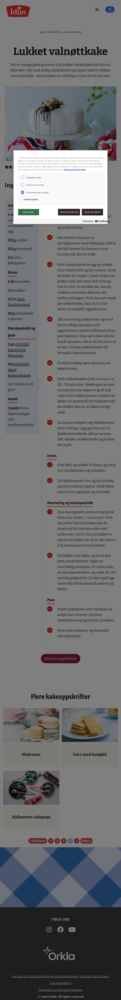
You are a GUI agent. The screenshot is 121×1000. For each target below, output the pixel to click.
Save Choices (28, 212)
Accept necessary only (69, 212)
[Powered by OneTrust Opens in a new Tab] (94, 222)
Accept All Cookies (92, 212)
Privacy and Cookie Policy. (75, 169)
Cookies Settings (31, 199)
